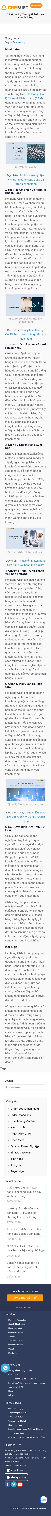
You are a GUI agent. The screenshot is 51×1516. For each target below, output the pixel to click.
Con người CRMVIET (17, 1421)
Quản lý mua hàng (15, 1332)
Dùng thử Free (36, 5)
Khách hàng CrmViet (23, 1121)
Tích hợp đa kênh (15, 1341)
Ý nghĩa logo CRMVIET (18, 1413)
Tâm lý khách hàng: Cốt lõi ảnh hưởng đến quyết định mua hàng (25, 334)
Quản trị (11, 1349)
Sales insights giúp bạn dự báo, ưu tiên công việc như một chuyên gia (23, 1267)
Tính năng (17, 1158)
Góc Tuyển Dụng (15, 1425)
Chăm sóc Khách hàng (25, 1108)
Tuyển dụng (18, 1171)
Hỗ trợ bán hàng (15, 1328)
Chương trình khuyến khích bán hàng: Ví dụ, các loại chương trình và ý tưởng (23, 1213)
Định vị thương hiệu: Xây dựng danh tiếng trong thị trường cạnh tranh (26, 179)
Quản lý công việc (15, 1345)
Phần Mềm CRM (21, 1133)
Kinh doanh (18, 1127)
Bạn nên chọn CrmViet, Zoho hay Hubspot (25, 1429)
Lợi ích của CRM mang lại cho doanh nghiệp (26, 1383)
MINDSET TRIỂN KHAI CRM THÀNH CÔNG (26, 1437)
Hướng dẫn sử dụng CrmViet (20, 1370)
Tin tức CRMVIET (21, 1152)
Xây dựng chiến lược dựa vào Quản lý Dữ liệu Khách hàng (25, 817)
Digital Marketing (15, 42)
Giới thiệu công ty (15, 1409)
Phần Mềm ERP (20, 1140)
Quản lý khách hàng (16, 1324)
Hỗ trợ (11, 1391)
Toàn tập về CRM (15, 1387)
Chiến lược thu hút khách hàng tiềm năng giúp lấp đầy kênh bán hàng (24, 1192)
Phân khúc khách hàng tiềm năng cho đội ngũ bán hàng (24, 1231)
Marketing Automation (17, 1320)
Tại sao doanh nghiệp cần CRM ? (22, 1379)
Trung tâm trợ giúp (16, 1433)
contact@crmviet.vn (18, 1465)
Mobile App (12, 1353)
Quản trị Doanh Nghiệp (25, 1146)
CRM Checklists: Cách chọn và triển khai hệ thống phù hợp (25, 1248)
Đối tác (11, 1395)
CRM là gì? (13, 1375)
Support (11, 1336)
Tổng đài (16, 1165)
